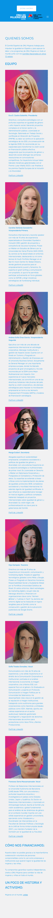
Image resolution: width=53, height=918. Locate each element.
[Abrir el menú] (47, 16)
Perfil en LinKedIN (16, 175)
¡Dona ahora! (26, 8)
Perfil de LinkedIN (16, 512)
